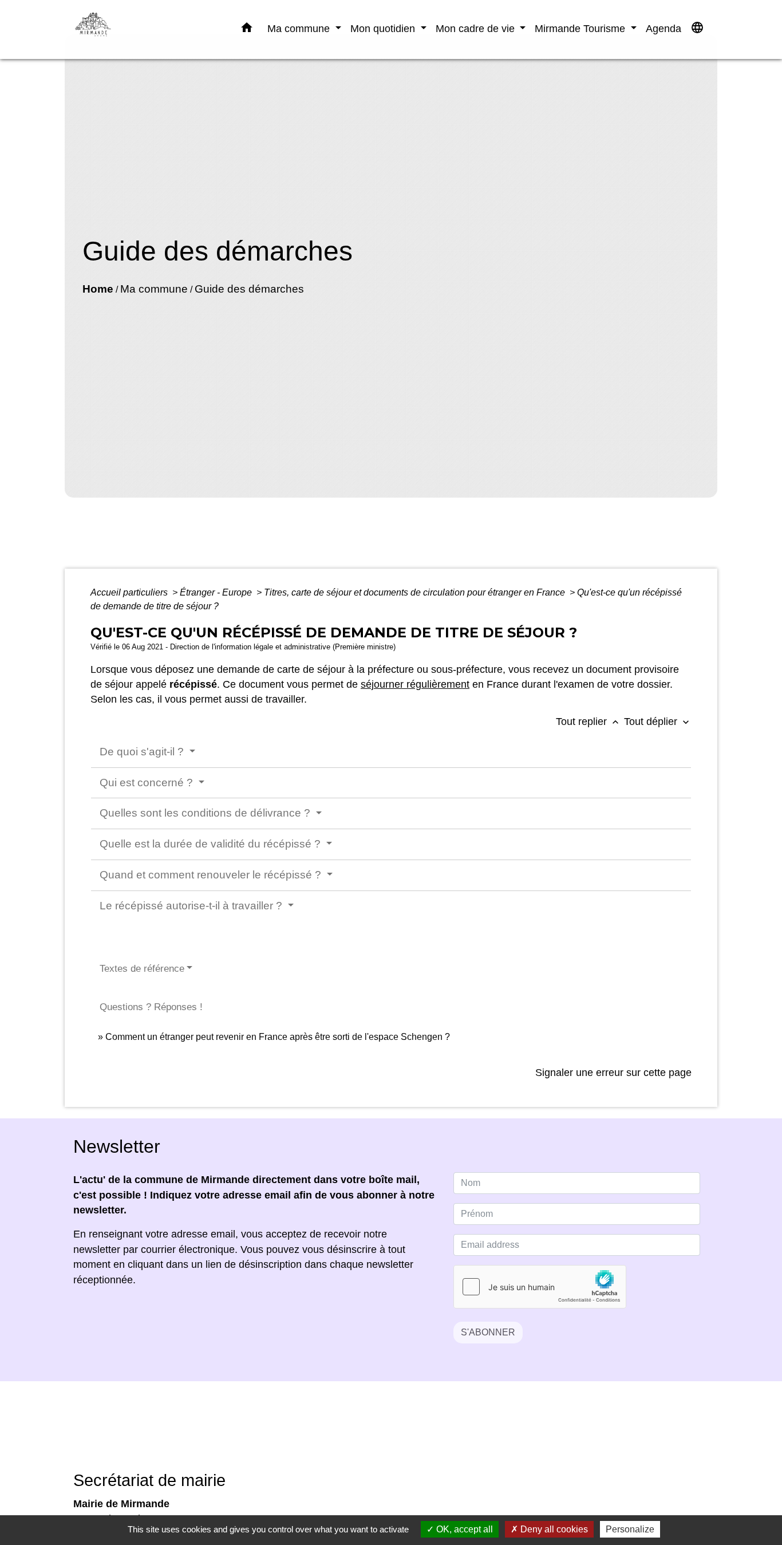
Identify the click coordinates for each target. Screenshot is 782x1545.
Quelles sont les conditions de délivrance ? (206, 813)
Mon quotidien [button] (384, 28)
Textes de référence (142, 968)
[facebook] (376, 1434)
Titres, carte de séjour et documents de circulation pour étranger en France (415, 592)
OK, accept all (463, 1529)
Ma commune (154, 289)
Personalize (630, 1529)
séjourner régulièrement (415, 684)
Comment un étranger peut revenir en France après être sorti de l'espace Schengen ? (277, 1037)
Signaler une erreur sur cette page (613, 1072)
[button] (247, 30)
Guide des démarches (249, 289)
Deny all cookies (553, 1529)
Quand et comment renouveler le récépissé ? (212, 875)
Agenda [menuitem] (663, 28)
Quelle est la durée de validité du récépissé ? (211, 844)
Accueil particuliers (130, 592)
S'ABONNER (488, 1332)
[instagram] (405, 1434)
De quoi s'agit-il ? (143, 752)
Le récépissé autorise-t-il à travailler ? (192, 906)
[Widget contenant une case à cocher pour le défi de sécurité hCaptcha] (539, 1286)
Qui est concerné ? (148, 783)
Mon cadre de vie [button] (477, 28)
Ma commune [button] (300, 28)
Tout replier (588, 721)
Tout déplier (658, 721)
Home (97, 289)
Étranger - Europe (217, 592)
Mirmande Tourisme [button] (581, 28)
